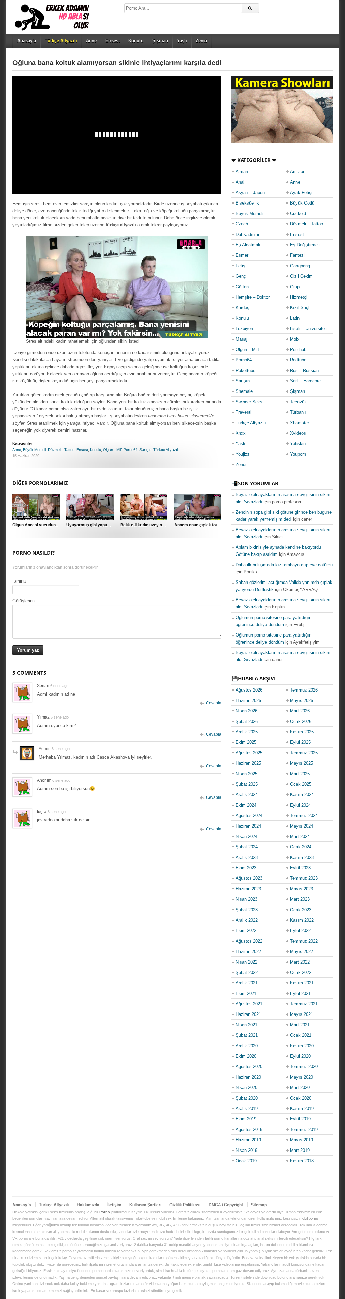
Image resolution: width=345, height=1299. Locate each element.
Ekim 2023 (246, 867)
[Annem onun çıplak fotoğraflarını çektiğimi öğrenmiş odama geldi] (197, 507)
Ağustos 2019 (249, 1129)
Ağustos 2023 (249, 878)
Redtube (298, 359)
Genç (241, 276)
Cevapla (213, 703)
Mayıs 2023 (301, 888)
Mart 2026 (300, 710)
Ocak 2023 (300, 909)
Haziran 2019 (248, 1139)
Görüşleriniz (24, 600)
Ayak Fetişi (301, 192)
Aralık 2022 (247, 920)
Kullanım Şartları (145, 1204)
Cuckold (298, 213)
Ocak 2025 (300, 784)
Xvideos (298, 433)
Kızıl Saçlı (300, 307)
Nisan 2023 (246, 899)
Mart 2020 (300, 1087)
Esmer (242, 255)
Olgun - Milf (112, 450)
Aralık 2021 (247, 982)
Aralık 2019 (247, 1108)
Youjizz (243, 454)
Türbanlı (298, 412)
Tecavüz (298, 401)
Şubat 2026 (247, 721)
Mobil (295, 339)
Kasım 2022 (302, 920)
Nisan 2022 (246, 962)
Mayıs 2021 (301, 1014)
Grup (295, 286)
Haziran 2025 (248, 763)
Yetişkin (298, 443)
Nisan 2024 (246, 836)
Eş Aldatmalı (248, 244)
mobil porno (308, 1218)
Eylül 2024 (300, 805)
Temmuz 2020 (304, 1066)
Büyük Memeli (34, 450)
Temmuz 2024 (304, 815)
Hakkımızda (88, 1204)
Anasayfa (26, 40)
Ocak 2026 (300, 721)
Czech (242, 223)
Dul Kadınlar (247, 234)
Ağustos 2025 (249, 752)
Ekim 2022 (246, 930)
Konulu (136, 40)
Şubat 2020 (247, 1098)
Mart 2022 (300, 962)
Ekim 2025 (246, 742)
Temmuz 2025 (304, 752)
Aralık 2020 (247, 1045)
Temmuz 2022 (304, 941)
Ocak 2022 (300, 972)
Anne (91, 40)
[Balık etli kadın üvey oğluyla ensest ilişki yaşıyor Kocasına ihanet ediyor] (144, 507)
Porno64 (130, 450)
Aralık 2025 (247, 731)
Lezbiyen (244, 328)
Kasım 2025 (302, 731)
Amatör (297, 171)
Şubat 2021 (247, 1035)
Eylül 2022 (300, 930)
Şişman (160, 40)
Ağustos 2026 (249, 690)
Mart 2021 (300, 1024)
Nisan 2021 (246, 1024)
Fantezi (297, 255)
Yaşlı (182, 40)
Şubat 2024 (247, 846)
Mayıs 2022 (301, 951)
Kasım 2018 (302, 1160)
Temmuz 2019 (304, 1129)
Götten (242, 286)
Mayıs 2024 (301, 826)
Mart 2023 (300, 899)
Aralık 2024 (247, 794)
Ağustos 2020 (249, 1066)
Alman (242, 171)
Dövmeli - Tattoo (61, 450)
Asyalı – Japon (250, 192)
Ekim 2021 (246, 993)
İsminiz (19, 581)
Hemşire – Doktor (253, 297)
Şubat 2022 (247, 972)
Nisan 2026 (246, 710)
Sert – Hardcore (305, 380)
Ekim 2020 (246, 1056)
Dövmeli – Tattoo (306, 223)
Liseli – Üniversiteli (308, 328)
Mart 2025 (300, 773)
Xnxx (241, 433)
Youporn (298, 454)
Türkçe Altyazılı (166, 450)
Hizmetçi (298, 297)
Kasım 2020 (302, 1045)
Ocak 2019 (246, 1160)
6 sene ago (59, 686)
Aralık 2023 (247, 857)
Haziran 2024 (248, 826)
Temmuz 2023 (304, 878)
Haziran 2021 (248, 1014)
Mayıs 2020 (301, 1077)
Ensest (112, 40)
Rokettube (245, 370)
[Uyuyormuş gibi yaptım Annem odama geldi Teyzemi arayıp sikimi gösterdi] (90, 507)
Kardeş (242, 307)
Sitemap (259, 1204)
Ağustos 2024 (249, 815)
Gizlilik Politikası (184, 1204)
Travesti (243, 412)
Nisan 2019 (246, 1150)
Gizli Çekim (301, 276)
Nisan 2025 (246, 773)
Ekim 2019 (246, 1118)
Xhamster (299, 422)
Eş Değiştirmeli (305, 244)
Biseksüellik (247, 203)
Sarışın (145, 450)
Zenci (201, 40)
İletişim (114, 1204)
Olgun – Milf (247, 349)
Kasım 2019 (302, 1108)
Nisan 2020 (246, 1087)
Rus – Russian (304, 370)
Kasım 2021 (302, 982)
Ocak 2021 (300, 1035)
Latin (295, 318)
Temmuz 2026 (304, 690)
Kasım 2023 (302, 857)
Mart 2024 (300, 836)
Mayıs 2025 (301, 763)
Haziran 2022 (248, 951)
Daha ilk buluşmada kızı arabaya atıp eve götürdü (284, 564)
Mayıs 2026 (301, 700)
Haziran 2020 (248, 1077)
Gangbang (300, 265)
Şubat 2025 (247, 784)
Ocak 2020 (300, 1098)
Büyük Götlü (302, 203)
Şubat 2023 (247, 909)
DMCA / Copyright (226, 1204)
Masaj (241, 339)
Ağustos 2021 (249, 1003)
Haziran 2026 (248, 700)
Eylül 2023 (300, 867)
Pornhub (298, 349)
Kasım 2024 (302, 794)
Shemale (244, 391)
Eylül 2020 (300, 1056)
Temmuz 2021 (304, 1003)
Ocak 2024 (300, 846)
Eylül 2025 (300, 742)
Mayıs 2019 (301, 1139)
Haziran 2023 (248, 888)
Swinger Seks (249, 401)
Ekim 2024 (246, 805)
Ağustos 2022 (249, 941)
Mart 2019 (300, 1150)
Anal (240, 182)
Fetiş (240, 265)
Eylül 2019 (300, 1118)
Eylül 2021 (300, 993)
